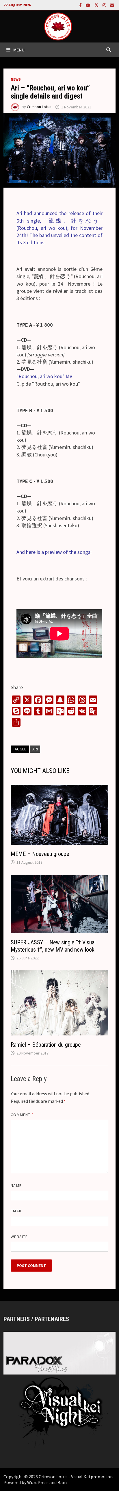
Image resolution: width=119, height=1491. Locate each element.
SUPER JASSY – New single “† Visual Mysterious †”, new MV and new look (53, 946)
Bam (62, 1482)
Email (16, 1210)
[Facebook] (81, 4)
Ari (35, 749)
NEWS (16, 79)
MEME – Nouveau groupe (40, 853)
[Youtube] (88, 4)
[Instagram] (105, 4)
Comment (22, 1114)
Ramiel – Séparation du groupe (46, 1044)
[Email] (112, 4)
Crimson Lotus (39, 107)
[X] (97, 4)
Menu (19, 50)
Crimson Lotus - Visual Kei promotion (76, 1476)
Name (16, 1185)
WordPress (38, 1482)
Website (19, 1236)
